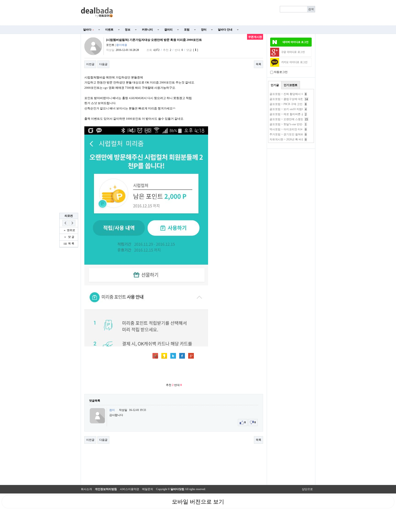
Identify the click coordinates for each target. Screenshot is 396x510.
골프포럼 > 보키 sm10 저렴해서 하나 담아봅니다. (299, 109)
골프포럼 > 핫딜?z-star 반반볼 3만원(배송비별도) (299, 124)
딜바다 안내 (225, 29)
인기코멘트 (290, 85)
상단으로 (307, 489)
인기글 (275, 85)
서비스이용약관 (129, 489)
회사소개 (86, 489)
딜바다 (88, 29)
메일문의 (147, 489)
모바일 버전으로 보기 (198, 502)
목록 (258, 64)
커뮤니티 (147, 29)
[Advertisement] (216, 13)
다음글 (103, 64)
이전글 (90, 64)
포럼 (187, 29)
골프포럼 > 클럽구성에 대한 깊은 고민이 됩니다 (298, 99)
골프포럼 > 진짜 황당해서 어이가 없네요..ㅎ (296, 94)
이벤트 (109, 29)
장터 (203, 29)
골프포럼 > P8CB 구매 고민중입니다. (292, 104)
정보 (127, 29)
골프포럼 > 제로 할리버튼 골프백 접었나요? (296, 114)
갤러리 (168, 29)
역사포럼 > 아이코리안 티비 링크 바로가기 (295, 129)
